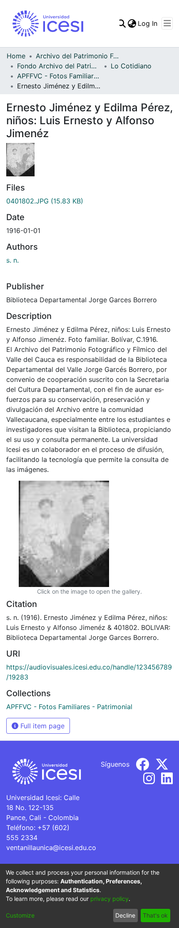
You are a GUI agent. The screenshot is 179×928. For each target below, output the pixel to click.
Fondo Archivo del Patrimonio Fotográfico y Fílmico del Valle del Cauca (58, 66)
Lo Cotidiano (131, 66)
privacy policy (109, 898)
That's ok (155, 915)
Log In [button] (148, 23)
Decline (125, 915)
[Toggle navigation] (167, 23)
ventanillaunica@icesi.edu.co (51, 847)
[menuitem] (132, 23)
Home (16, 56)
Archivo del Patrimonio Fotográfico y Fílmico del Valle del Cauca (77, 56)
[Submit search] (121, 23)
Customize (20, 915)
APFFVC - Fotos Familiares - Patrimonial (58, 76)
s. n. (12, 260)
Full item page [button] (41, 726)
